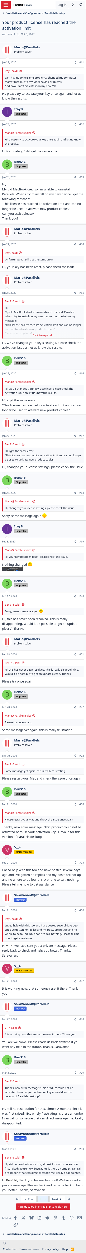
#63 (81, 177)
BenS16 (11, 1180)
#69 (81, 541)
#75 (81, 862)
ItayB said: (11, 71)
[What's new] (73, 5)
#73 (81, 756)
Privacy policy (50, 1249)
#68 (81, 493)
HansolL (10, 34)
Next (55, 1199)
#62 (81, 124)
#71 (81, 654)
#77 (81, 981)
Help (65, 1249)
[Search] (81, 5)
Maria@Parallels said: (18, 133)
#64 (81, 244)
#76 (81, 910)
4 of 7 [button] (43, 1199)
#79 (81, 1072)
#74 (81, 804)
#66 (81, 373)
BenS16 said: (12, 301)
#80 (81, 1149)
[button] (4, 1243)
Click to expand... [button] (43, 335)
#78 (81, 1019)
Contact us (9, 1249)
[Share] (75, 62)
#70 (81, 596)
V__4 (9, 945)
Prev (30, 1199)
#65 (81, 293)
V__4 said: (11, 1028)
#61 (81, 62)
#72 (81, 707)
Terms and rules (29, 1249)
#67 (81, 436)
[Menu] (6, 5)
